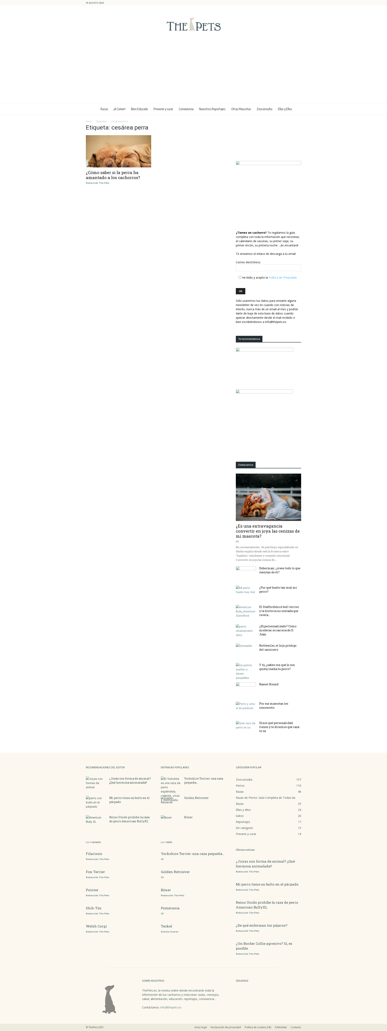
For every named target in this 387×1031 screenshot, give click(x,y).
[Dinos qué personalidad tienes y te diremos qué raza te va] (246, 728)
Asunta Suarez (170, 931)
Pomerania (170, 908)
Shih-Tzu (93, 908)
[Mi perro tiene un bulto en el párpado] (96, 803)
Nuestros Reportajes (212, 109)
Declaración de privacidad (226, 1027)
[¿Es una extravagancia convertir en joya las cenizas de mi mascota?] (268, 497)
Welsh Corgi (96, 926)
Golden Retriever (196, 798)
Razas (104, 109)
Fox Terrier (95, 871)
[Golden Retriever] (171, 803)
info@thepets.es (170, 1007)
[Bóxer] (171, 822)
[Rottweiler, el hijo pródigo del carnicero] (246, 651)
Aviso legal (201, 1027)
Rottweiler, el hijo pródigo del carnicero (277, 647)
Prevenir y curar (163, 109)
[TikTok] (298, 3)
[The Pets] (193, 24)
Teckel (166, 926)
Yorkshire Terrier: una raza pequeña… (193, 853)
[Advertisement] (193, 72)
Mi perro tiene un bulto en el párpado (267, 884)
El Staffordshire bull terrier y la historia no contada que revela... (279, 611)
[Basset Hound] (246, 689)
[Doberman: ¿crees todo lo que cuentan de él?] (246, 573)
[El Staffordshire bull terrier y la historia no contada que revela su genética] (246, 612)
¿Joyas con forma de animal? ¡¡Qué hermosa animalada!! (130, 780)
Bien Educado (139, 109)
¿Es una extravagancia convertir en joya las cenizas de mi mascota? (268, 531)
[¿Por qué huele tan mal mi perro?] (246, 593)
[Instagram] (291, 3)
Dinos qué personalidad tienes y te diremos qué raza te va (279, 727)
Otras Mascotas (241, 109)
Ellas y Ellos (285, 109)
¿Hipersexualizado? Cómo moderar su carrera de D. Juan (277, 630)
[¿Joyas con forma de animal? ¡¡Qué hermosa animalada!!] (96, 784)
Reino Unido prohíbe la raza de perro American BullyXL (129, 819)
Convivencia (186, 109)
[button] (279, 2)
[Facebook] (285, 3)
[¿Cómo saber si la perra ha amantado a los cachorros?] (118, 151)
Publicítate (281, 1027)
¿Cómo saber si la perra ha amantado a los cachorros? (113, 175)
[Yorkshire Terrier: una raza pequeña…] (171, 789)
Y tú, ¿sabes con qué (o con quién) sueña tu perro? (277, 667)
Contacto (296, 1027)
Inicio (89, 121)
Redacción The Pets (97, 182)
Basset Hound (269, 684)
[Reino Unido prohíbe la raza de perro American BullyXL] (96, 822)
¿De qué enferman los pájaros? (261, 925)
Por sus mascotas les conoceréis (273, 705)
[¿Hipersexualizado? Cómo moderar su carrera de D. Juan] (246, 631)
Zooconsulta (264, 109)
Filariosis (94, 853)
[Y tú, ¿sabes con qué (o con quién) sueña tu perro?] (246, 671)
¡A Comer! (119, 109)
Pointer (92, 890)
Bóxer (188, 817)
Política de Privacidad (282, 277)
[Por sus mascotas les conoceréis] (246, 709)
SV (237, 541)
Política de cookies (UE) (258, 1027)
